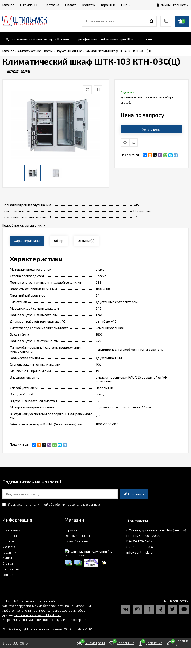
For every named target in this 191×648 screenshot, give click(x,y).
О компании (11, 530)
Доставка (9, 536)
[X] (155, 155)
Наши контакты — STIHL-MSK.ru (37, 615)
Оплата (8, 541)
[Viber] (160, 155)
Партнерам (11, 569)
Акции (7, 558)
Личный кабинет (77, 541)
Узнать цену (151, 129)
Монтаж (8, 547)
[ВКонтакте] (145, 155)
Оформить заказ (77, 536)
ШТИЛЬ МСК (11, 601)
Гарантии (9, 552)
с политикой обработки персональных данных (64, 504)
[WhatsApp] (165, 155)
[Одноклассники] (150, 155)
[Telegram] (176, 155)
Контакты (9, 575)
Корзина (71, 530)
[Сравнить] (133, 142)
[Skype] (170, 155)
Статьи (7, 563)
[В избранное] (125, 142)
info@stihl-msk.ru (139, 552)
